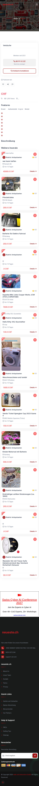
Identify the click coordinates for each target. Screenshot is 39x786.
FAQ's (5, 727)
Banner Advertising (9, 705)
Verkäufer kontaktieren (21, 71)
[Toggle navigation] (37, 4)
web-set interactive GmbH (22, 774)
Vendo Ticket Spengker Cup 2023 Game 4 (19, 415)
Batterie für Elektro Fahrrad (14, 234)
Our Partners (7, 713)
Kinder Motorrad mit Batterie (15, 452)
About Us (6, 671)
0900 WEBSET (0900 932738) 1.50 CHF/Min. (21, 648)
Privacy (5, 687)
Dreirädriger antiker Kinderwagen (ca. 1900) (18, 495)
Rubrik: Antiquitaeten (14, 157)
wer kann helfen (9, 161)
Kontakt (5, 679)
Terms (5, 683)
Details (32, 171)
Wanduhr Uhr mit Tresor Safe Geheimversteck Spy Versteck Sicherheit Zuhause (15, 563)
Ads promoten (7, 709)
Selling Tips (7, 731)
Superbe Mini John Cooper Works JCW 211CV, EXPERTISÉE (19, 296)
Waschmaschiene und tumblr (15, 377)
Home (16, 18)
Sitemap (6, 735)
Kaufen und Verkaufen (10, 701)
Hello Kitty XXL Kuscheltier (14, 322)
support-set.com (11, 657)
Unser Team (7, 675)
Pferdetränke (8, 197)
